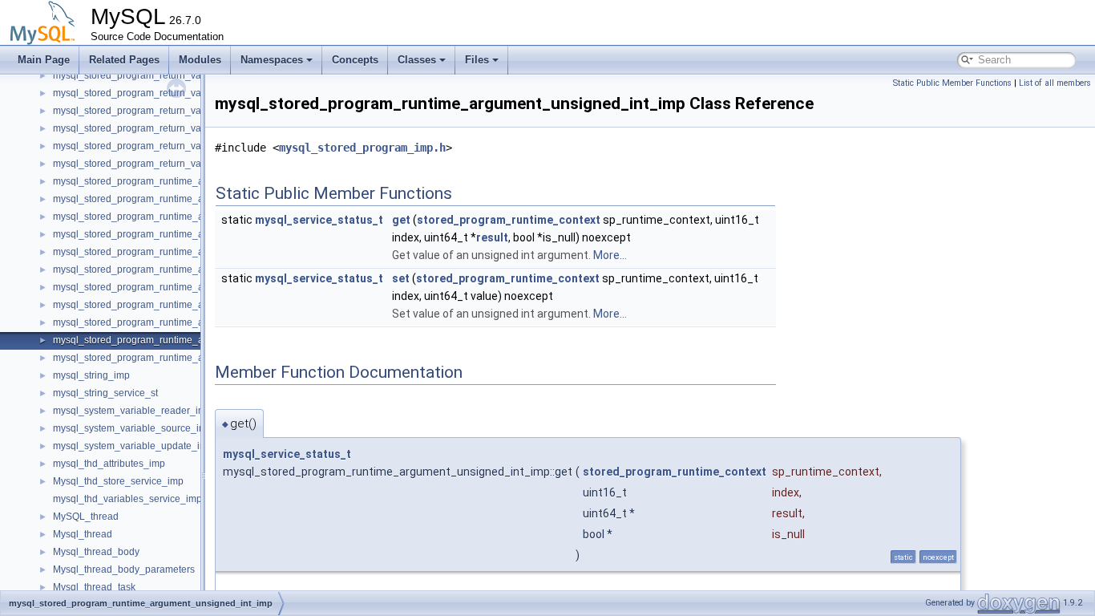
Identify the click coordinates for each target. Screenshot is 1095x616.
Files (477, 60)
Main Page (44, 60)
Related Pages (124, 60)
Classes (417, 60)
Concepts (355, 60)
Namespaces (271, 60)
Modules (200, 60)
